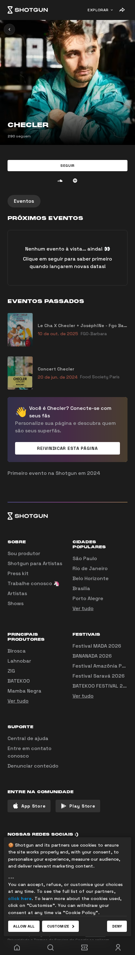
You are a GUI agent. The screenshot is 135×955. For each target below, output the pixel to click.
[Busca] (51, 947)
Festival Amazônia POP (100, 666)
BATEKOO (19, 681)
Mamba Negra (24, 691)
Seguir (67, 165)
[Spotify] (75, 180)
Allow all (24, 926)
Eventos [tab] (24, 201)
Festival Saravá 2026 (99, 676)
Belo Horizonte (91, 578)
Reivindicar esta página (67, 448)
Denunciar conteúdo (33, 766)
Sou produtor (24, 553)
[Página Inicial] (28, 10)
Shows (16, 603)
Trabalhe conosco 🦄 (34, 583)
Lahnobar (19, 661)
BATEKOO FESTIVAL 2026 (102, 686)
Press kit (18, 573)
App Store (33, 806)
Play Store (82, 806)
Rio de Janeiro (90, 568)
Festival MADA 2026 (97, 646)
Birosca (17, 651)
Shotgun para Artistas (35, 563)
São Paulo (85, 558)
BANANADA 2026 (92, 656)
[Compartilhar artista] (121, 10)
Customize (58, 926)
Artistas (17, 593)
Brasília (81, 588)
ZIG (11, 671)
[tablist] (67, 201)
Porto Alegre (88, 598)
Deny (117, 926)
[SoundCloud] (60, 180)
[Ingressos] (84, 947)
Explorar (98, 9)
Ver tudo (83, 608)
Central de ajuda (28, 738)
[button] (67, 165)
